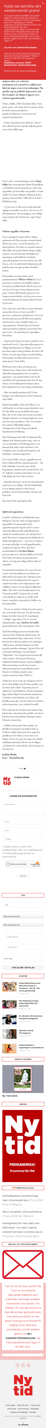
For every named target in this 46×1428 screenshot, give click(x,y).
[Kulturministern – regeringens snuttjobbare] (9, 1048)
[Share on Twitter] (22, 769)
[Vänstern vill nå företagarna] (9, 1034)
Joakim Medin (21, 777)
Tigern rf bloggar (24, 1188)
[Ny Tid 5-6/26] (23, 1079)
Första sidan (10, 1405)
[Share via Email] (25, 769)
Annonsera (11, 1409)
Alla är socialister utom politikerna (22, 1211)
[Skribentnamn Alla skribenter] (23, 916)
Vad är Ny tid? (23, 1405)
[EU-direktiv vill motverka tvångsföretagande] (9, 1019)
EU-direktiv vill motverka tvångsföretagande (30, 1017)
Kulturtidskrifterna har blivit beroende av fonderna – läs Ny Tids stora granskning (29, 987)
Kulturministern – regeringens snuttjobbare (31, 1046)
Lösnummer (35, 1405)
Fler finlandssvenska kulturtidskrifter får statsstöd (28, 1003)
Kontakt (32, 1412)
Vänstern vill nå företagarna (26, 1031)
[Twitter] (23, 1365)
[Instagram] (28, 1365)
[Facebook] (17, 1365)
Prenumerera (23, 1409)
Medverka (35, 1409)
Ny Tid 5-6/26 (9, 1096)
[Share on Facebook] (19, 769)
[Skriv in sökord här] (23, 905)
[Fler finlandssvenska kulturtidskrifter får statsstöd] (9, 1004)
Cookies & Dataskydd (19, 1412)
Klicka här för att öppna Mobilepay (20, 71)
